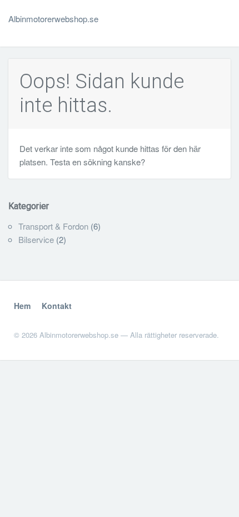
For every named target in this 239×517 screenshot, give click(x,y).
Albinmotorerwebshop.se (53, 18)
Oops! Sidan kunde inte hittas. (101, 93)
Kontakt (57, 305)
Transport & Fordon (53, 226)
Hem (22, 305)
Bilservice (36, 239)
